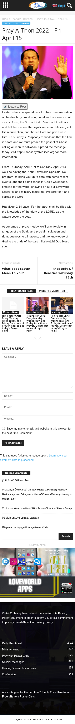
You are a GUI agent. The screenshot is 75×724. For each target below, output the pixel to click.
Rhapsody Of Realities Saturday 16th (58, 272)
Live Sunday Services (27, 518)
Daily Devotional (12, 643)
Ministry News (10, 312)
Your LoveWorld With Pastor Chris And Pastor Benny (43, 508)
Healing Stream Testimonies (19, 668)
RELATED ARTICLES (21, 290)
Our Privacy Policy (41, 622)
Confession (9, 674)
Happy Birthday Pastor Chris (32, 527)
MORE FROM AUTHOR (52, 290)
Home (5, 18)
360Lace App (22, 480)
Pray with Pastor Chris (22, 18)
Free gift (7, 696)
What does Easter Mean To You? (16, 270)
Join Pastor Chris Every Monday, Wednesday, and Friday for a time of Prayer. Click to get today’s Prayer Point (13, 323)
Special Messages (13, 661)
